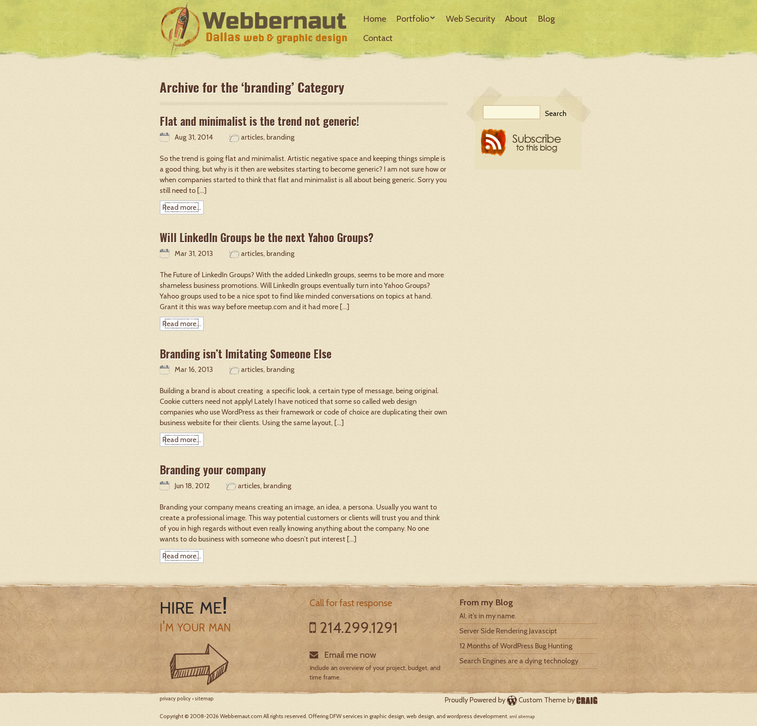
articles (252, 137)
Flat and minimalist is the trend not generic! (259, 121)
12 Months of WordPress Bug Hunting (515, 646)
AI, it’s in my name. (487, 616)
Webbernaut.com (241, 716)
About (516, 18)
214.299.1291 (359, 627)
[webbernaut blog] (528, 145)
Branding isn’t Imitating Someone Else (246, 353)
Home (374, 18)
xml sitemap (522, 716)
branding (281, 137)
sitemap (204, 698)
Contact (378, 38)
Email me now (349, 654)
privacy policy (175, 698)
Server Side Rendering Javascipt (508, 631)
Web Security (470, 18)
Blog (546, 18)
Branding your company (213, 469)
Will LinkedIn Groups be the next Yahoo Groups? (267, 237)
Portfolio (412, 18)
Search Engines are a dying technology (518, 661)
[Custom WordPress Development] (586, 700)
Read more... (181, 207)
